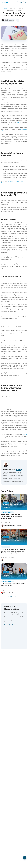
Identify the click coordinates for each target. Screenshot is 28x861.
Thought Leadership (7, 512)
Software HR (5, 546)
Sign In (20, 2)
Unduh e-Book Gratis (9, 625)
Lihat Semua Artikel (13, 597)
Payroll (6, 8)
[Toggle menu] (25, 2)
